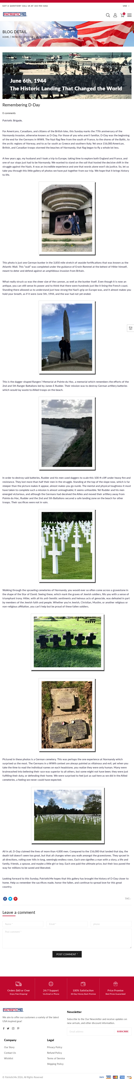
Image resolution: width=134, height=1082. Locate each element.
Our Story (9, 1047)
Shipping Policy (55, 1063)
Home (5, 36)
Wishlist (8, 1058)
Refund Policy (54, 1052)
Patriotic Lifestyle (23, 36)
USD (125, 6)
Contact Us (10, 1052)
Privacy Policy (54, 1047)
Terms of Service (56, 1058)
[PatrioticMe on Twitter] (8, 1028)
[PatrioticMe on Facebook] (3, 1028)
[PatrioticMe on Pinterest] (18, 1028)
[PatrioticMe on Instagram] (13, 1028)
